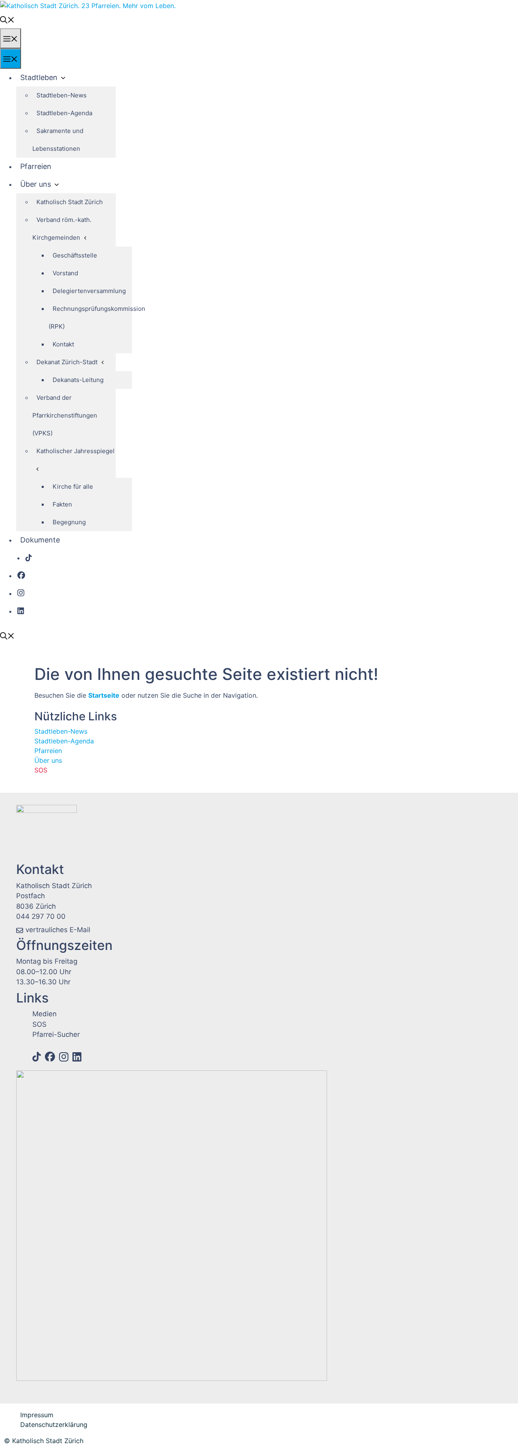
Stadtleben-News (61, 95)
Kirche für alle (73, 486)
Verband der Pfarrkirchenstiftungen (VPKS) (64, 415)
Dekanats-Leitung (78, 380)
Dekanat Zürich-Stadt (67, 362)
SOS (40, 770)
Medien (44, 1014)
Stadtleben (38, 77)
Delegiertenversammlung (89, 291)
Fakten (62, 504)
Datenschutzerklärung (53, 1424)
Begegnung (69, 522)
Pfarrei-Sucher (56, 1034)
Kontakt (63, 344)
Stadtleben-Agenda (64, 113)
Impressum (36, 1415)
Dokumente (40, 540)
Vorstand (65, 273)
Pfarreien (35, 166)
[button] (7, 19)
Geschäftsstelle (75, 255)
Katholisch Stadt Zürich (69, 202)
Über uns (35, 184)
